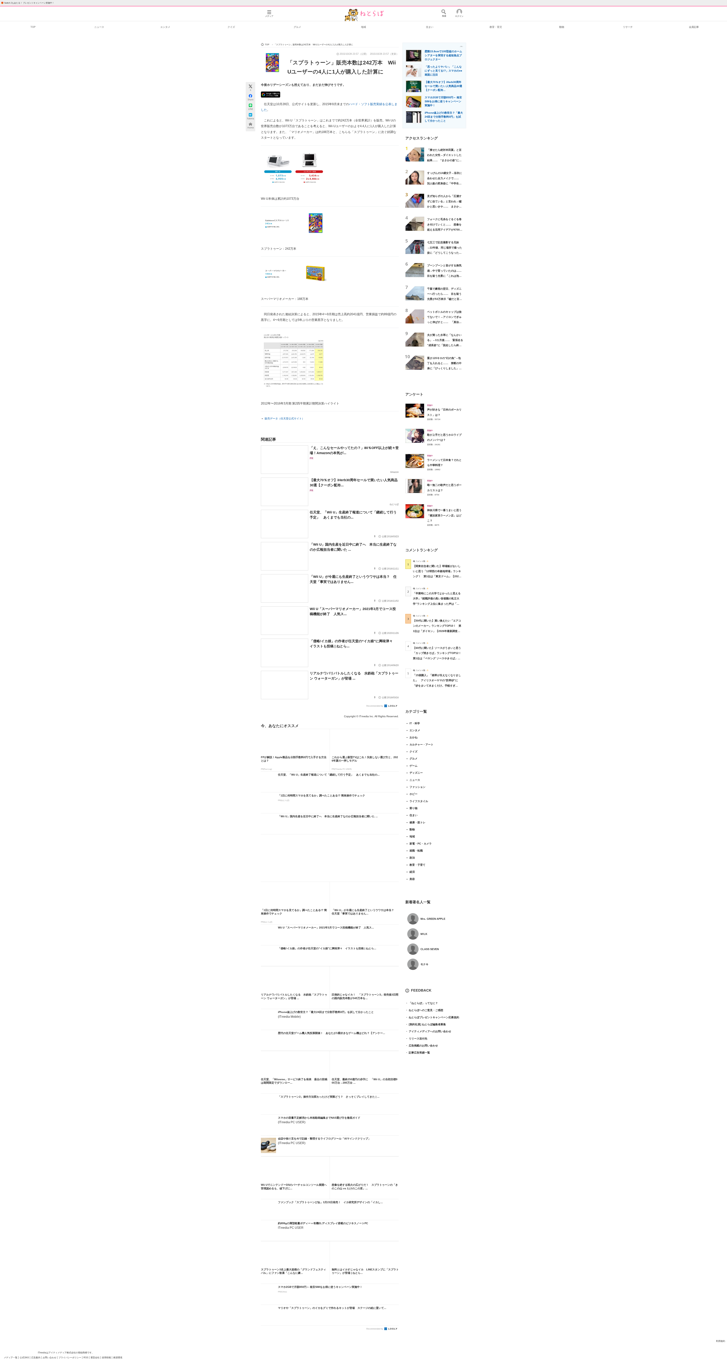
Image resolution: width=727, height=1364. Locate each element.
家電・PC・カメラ (421, 843)
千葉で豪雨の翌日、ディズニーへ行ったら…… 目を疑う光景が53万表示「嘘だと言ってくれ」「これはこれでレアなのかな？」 (444, 299)
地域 (363, 27)
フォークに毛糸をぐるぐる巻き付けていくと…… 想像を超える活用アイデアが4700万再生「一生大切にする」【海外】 (444, 229)
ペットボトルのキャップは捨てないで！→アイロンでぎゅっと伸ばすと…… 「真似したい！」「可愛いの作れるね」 (444, 322)
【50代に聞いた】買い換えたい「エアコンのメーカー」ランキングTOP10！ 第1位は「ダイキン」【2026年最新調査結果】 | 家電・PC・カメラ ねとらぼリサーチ (437, 631)
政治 (412, 857)
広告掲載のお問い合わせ (421, 1045)
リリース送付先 (416, 1038)
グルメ (297, 27)
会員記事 (694, 27)
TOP (33, 27)
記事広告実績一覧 (417, 1052)
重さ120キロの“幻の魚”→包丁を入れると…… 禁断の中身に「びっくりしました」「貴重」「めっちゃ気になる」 (444, 368)
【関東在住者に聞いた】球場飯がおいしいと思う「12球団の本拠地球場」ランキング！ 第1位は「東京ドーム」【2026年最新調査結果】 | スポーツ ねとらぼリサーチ (437, 576)
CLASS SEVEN (429, 949)
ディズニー (416, 772)
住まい (429, 27)
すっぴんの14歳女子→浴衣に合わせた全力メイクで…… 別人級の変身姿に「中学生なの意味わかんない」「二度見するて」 (444, 183)
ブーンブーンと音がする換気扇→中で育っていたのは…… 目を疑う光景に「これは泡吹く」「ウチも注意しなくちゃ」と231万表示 (445, 276)
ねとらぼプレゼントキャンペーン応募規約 (432, 1017)
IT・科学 (415, 723)
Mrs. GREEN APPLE (432, 918)
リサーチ (628, 27)
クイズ (231, 27)
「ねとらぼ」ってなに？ (421, 1003)
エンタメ (165, 27)
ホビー (413, 793)
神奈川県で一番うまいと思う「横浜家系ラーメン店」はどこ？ (444, 515)
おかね (413, 737)
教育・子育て (417, 864)
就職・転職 (416, 850)
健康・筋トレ (417, 822)
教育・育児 (496, 27)
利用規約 (720, 1341)
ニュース (99, 27)
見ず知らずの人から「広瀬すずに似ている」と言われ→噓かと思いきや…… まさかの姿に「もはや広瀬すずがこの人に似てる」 (444, 206)
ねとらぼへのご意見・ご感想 (424, 1010)
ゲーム (413, 765)
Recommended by (375, 706)
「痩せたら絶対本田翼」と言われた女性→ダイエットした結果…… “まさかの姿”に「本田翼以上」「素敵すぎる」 (444, 160)
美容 (412, 879)
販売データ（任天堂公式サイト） (284, 418)
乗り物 (413, 808)
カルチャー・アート (421, 744)
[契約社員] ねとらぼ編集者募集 (425, 1024)
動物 (561, 27)
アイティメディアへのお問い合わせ (428, 1031)
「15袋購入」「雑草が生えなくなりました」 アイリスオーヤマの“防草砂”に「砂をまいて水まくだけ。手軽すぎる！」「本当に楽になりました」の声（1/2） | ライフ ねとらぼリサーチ (437, 685)
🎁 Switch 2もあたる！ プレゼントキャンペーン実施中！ (27, 3)
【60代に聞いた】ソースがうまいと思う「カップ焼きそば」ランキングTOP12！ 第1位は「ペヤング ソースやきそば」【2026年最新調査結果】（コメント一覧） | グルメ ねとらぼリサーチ (438, 658)
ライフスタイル (419, 801)
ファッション (417, 786)
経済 (412, 871)
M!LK (423, 933)
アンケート (414, 394)
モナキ (424, 964)
